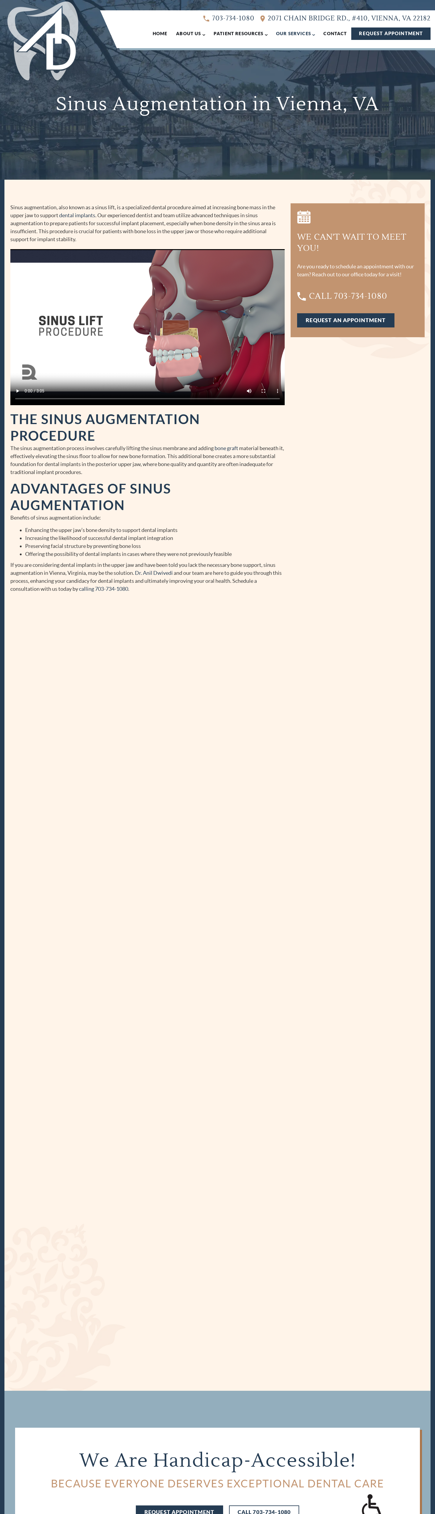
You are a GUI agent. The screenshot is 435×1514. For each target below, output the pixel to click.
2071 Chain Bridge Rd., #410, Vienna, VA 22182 (349, 18)
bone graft (226, 448)
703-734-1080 (233, 18)
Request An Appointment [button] (346, 320)
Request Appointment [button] (391, 33)
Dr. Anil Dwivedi (154, 573)
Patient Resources (239, 33)
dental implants (77, 215)
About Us (188, 33)
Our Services (293, 33)
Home (160, 33)
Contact (335, 33)
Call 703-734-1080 (348, 296)
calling (86, 589)
